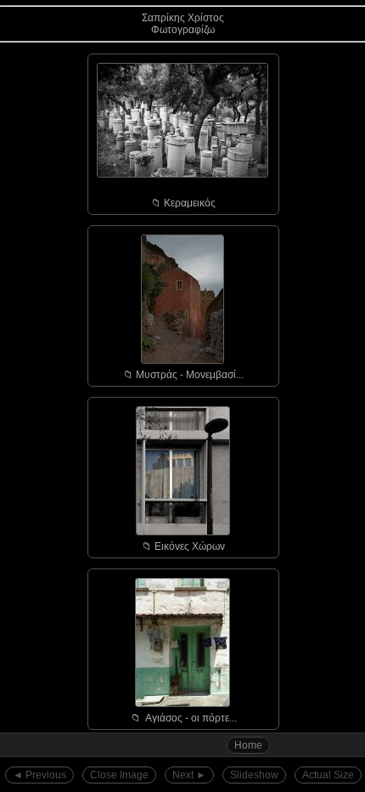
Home (248, 745)
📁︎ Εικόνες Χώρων (183, 546)
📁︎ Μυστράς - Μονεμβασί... (183, 375)
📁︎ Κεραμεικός (183, 203)
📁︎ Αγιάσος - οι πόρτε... (184, 718)
